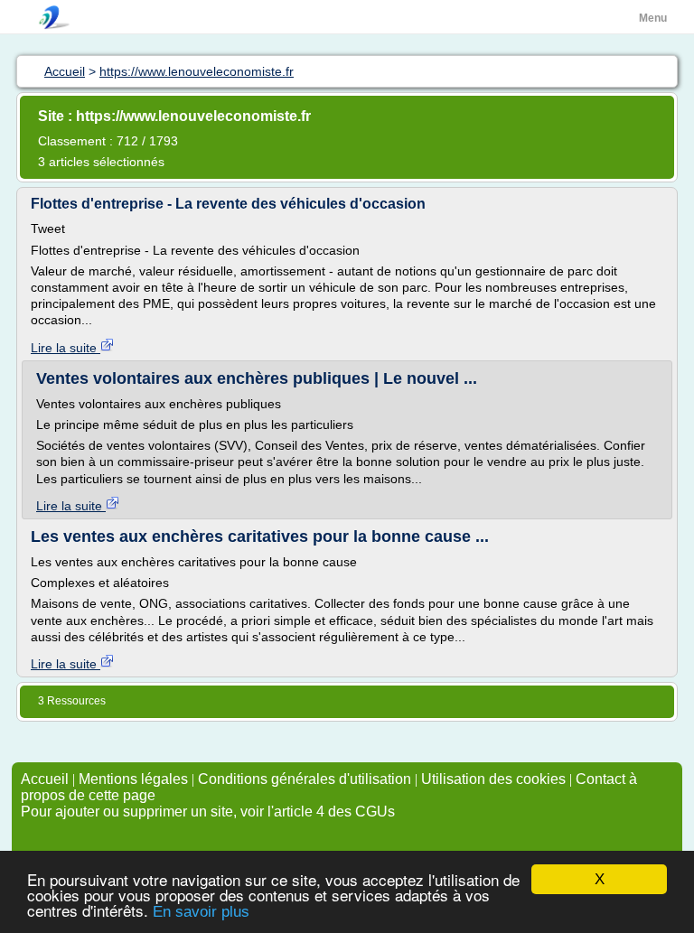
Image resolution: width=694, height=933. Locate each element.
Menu (653, 18)
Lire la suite (65, 348)
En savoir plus (201, 911)
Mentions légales (133, 779)
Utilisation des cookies (493, 779)
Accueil (45, 779)
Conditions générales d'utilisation (304, 779)
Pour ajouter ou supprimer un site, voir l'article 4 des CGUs (208, 811)
